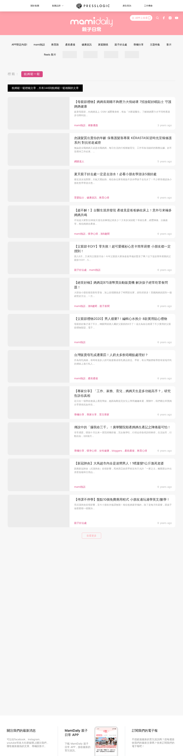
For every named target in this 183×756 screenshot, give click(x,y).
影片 (169, 44)
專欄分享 (138, 44)
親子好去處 (121, 44)
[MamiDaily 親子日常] (91, 24)
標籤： (13, 74)
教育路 (55, 44)
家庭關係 (103, 44)
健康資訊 (87, 44)
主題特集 (155, 44)
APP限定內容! (19, 44)
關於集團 (35, 5)
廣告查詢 (127, 5)
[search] (157, 18)
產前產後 (70, 44)
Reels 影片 (50, 54)
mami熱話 (39, 44)
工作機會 (148, 5)
